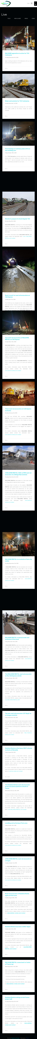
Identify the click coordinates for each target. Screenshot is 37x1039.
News (26, 18)
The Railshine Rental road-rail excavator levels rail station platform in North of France (17, 786)
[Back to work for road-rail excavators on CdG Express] (18, 292)
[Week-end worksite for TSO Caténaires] (18, 97)
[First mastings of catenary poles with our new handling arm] (18, 145)
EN (35, 4)
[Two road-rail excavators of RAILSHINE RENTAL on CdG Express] (18, 334)
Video (33, 18)
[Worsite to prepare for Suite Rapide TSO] (18, 215)
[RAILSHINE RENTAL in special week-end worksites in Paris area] (18, 634)
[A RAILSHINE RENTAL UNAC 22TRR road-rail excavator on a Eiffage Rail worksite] (18, 488)
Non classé (17, 18)
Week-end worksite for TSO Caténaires (17, 101)
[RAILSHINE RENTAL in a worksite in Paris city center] (18, 574)
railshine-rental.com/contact (16, 771)
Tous (9, 18)
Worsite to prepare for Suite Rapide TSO (17, 219)
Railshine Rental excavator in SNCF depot (18, 926)
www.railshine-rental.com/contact (13, 370)
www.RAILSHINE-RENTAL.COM (12, 699)
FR (35, 2)
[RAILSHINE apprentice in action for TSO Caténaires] (18, 50)
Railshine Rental (15, 1038)
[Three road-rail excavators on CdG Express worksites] (18, 405)
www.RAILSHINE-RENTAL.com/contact (17, 809)
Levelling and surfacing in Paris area (16, 823)
